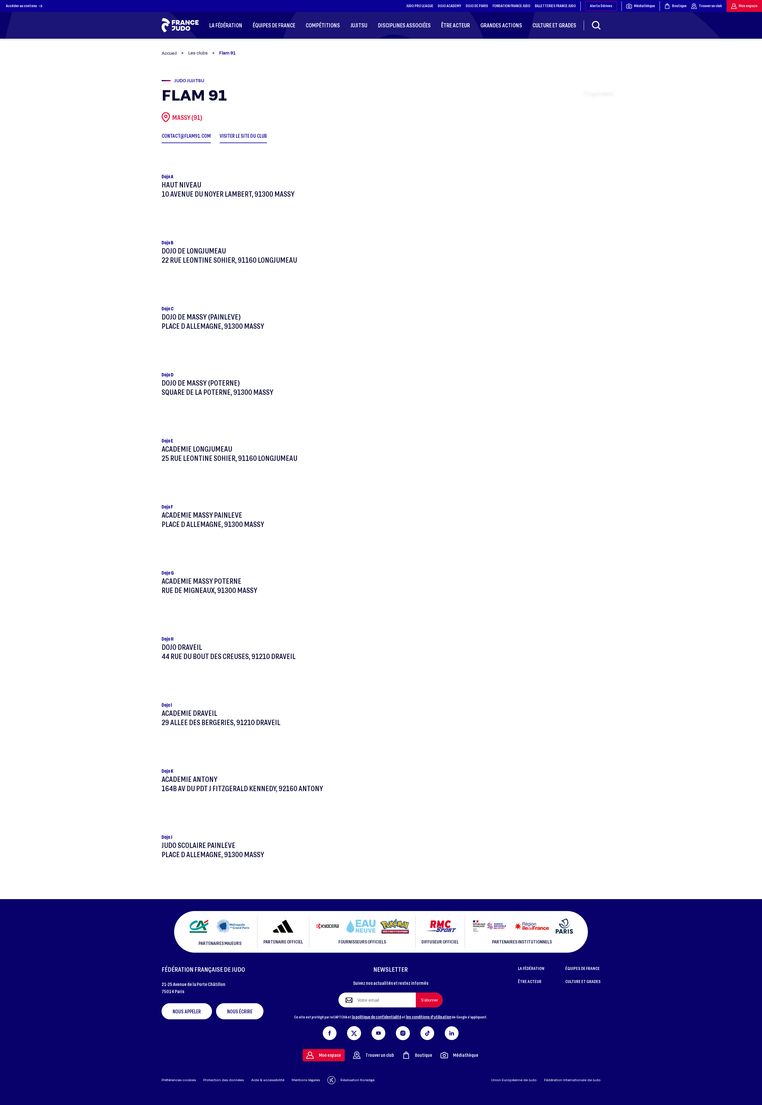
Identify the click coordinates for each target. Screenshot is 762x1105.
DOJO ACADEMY (449, 5)
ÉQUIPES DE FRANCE (582, 968)
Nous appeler (187, 1011)
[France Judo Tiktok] (427, 1031)
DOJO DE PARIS (477, 5)
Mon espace (748, 5)
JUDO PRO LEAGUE (419, 5)
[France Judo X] (354, 1031)
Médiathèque (644, 5)
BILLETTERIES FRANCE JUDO (555, 5)
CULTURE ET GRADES (583, 981)
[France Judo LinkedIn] (452, 1031)
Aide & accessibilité (267, 1080)
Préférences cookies (179, 1080)
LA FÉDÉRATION (531, 968)
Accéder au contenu (21, 5)
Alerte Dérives (601, 5)
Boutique (679, 5)
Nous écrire (239, 1011)
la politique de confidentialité (376, 1016)
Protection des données (223, 1080)
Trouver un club (710, 5)
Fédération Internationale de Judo (572, 1080)
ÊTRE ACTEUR (529, 981)
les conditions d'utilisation (428, 1016)
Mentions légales (306, 1080)
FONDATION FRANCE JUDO (511, 5)
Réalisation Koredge (357, 1080)
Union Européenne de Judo (514, 1080)
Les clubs (198, 53)
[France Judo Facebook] (330, 1031)
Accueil (169, 53)
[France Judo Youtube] (378, 1031)
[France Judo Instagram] (403, 1031)
